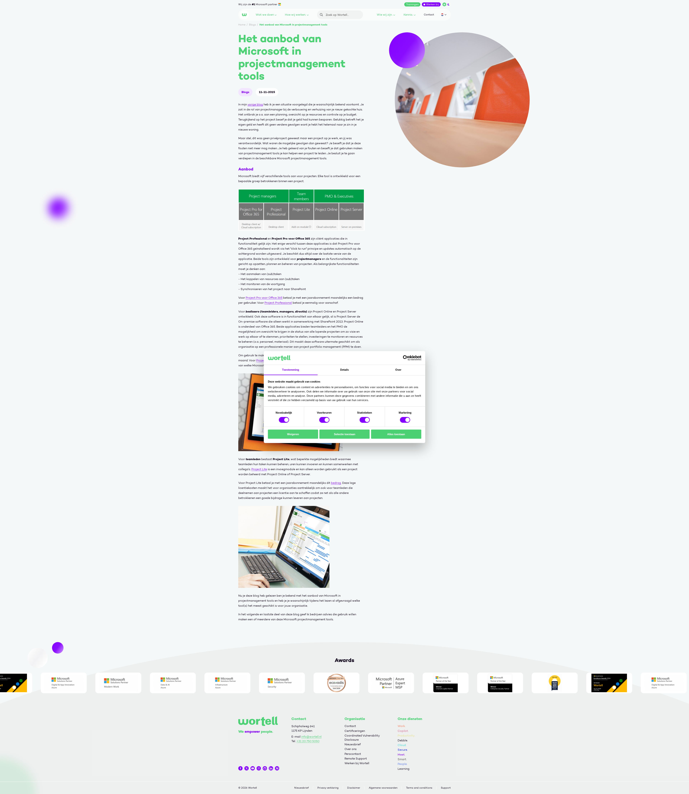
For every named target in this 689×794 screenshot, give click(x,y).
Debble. (403, 740)
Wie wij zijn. (384, 14)
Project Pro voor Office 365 (264, 297)
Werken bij (432, 4)
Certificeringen (354, 731)
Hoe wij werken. (295, 14)
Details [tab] (344, 369)
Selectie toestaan (344, 434)
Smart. (402, 759)
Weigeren (293, 434)
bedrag (336, 483)
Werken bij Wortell (356, 763)
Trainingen (412, 4)
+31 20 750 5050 (307, 741)
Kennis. (408, 14)
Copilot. (403, 731)
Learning (403, 768)
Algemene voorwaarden (383, 787)
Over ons (350, 749)
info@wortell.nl (311, 736)
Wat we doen (265, 14)
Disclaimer (353, 787)
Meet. (401, 754)
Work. (402, 726)
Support (446, 787)
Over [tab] (398, 369)
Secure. (403, 749)
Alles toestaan (396, 434)
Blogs (245, 92)
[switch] (324, 420)
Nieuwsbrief (352, 744)
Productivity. (406, 735)
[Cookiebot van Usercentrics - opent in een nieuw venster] (405, 358)
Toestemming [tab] (290, 369)
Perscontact (352, 754)
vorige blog (255, 104)
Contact (429, 14)
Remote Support (355, 758)
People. (402, 764)
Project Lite (259, 469)
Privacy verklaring (328, 787)
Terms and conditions (419, 787)
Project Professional (278, 302)
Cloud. (402, 745)
